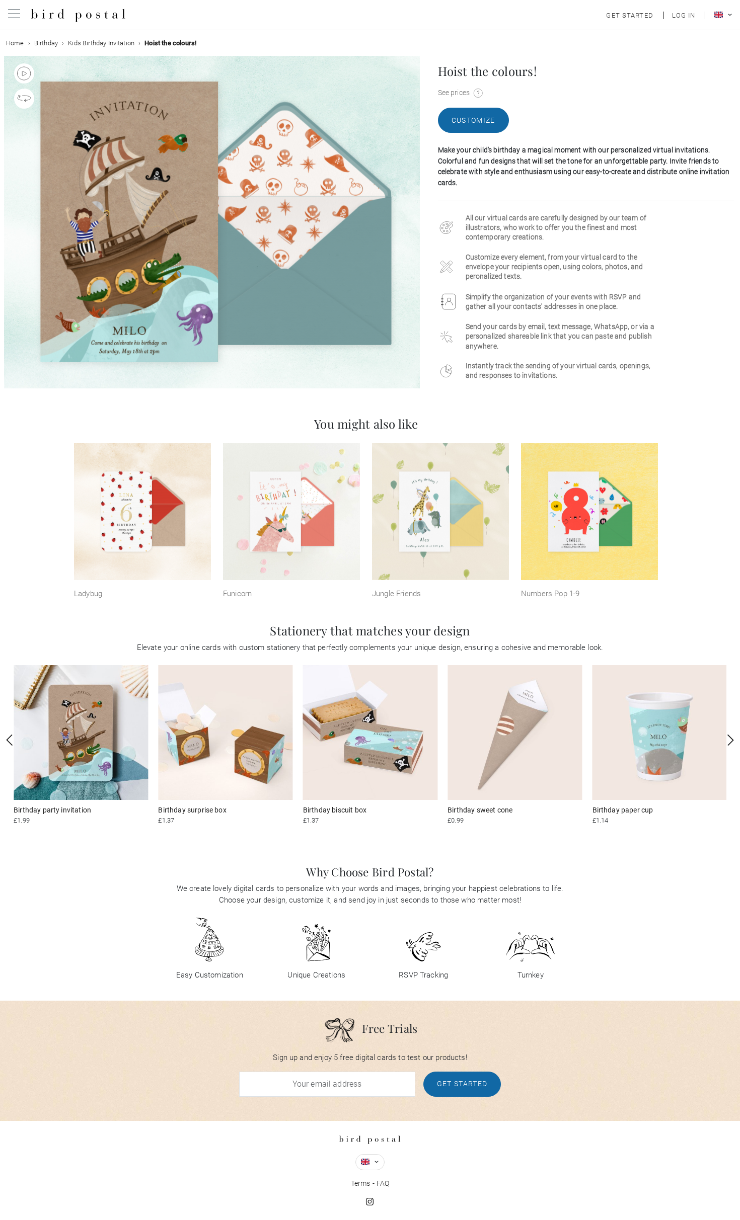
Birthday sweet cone (480, 810)
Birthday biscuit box (334, 810)
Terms (361, 1183)
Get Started (462, 1084)
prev (10, 740)
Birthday (46, 43)
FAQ (383, 1183)
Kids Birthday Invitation (101, 43)
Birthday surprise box (192, 810)
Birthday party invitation (52, 810)
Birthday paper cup (623, 810)
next (730, 740)
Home (15, 43)
